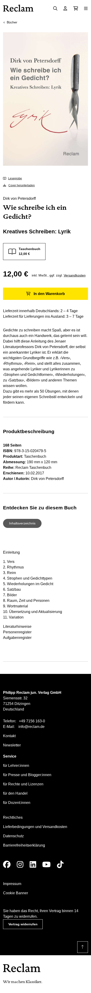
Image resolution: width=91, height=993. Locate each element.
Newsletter (12, 745)
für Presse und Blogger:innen (27, 775)
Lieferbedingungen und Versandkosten (35, 827)
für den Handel (15, 793)
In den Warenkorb (49, 294)
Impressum (12, 884)
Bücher (12, 22)
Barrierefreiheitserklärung (24, 845)
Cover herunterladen (21, 185)
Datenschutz (13, 836)
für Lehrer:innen (16, 766)
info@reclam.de (31, 727)
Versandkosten (75, 275)
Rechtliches (13, 817)
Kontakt (9, 736)
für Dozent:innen (16, 803)
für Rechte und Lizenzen (23, 784)
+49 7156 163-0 (32, 721)
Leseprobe (15, 178)
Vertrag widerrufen (23, 924)
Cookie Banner (15, 893)
